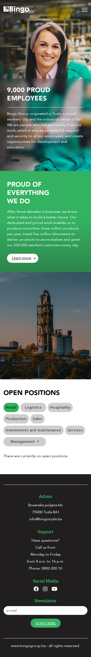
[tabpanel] (46, 456)
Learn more (21, 258)
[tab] (33, 407)
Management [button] (23, 441)
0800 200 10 (52, 568)
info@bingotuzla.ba (45, 519)
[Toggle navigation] (85, 10)
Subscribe (45, 623)
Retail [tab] (11, 407)
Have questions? (46, 540)
